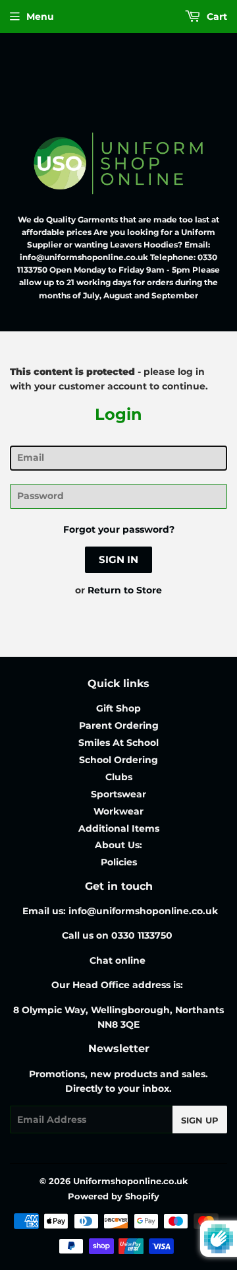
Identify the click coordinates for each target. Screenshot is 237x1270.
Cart (215, 16)
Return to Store (125, 590)
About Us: (118, 845)
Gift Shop (118, 708)
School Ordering (118, 760)
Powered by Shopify (113, 1196)
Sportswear (118, 794)
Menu (40, 16)
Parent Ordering (119, 725)
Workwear (118, 811)
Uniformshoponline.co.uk (130, 1181)
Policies (119, 862)
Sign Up (200, 1120)
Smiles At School (118, 743)
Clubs (118, 777)
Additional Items (118, 828)
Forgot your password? (118, 529)
